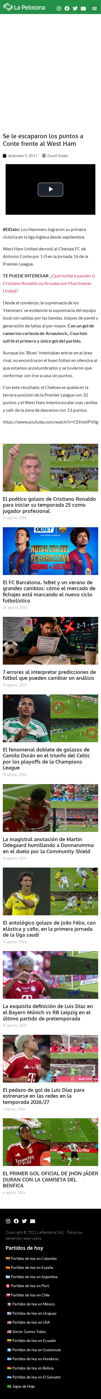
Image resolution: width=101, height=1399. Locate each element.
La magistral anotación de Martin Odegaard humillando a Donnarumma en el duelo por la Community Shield (48, 845)
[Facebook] (67, 8)
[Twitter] (75, 8)
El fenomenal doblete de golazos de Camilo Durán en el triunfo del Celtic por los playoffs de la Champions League (46, 758)
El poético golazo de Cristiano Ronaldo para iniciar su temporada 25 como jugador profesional (49, 505)
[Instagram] (58, 8)
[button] (94, 8)
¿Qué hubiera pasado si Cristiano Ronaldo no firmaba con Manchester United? (49, 283)
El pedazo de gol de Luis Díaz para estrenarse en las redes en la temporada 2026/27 (43, 1096)
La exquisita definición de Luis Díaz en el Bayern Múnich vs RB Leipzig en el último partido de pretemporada (48, 1012)
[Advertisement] (50, 70)
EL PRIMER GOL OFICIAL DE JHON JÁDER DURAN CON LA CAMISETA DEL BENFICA (50, 1179)
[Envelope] (83, 8)
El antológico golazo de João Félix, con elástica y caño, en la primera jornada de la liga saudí (49, 929)
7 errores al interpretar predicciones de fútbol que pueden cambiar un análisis (49, 675)
